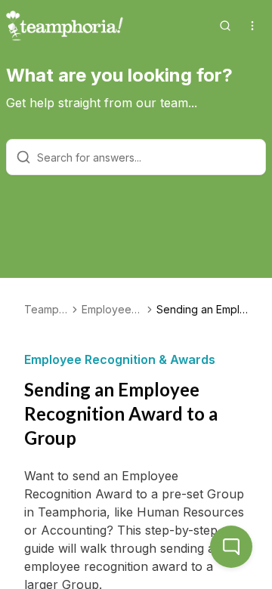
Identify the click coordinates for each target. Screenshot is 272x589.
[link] (202, 309)
